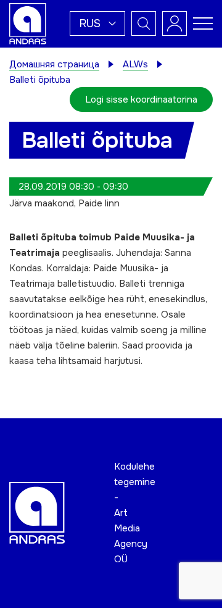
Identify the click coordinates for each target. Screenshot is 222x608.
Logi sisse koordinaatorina (141, 99)
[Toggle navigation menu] (203, 23)
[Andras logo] (27, 23)
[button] (97, 23)
